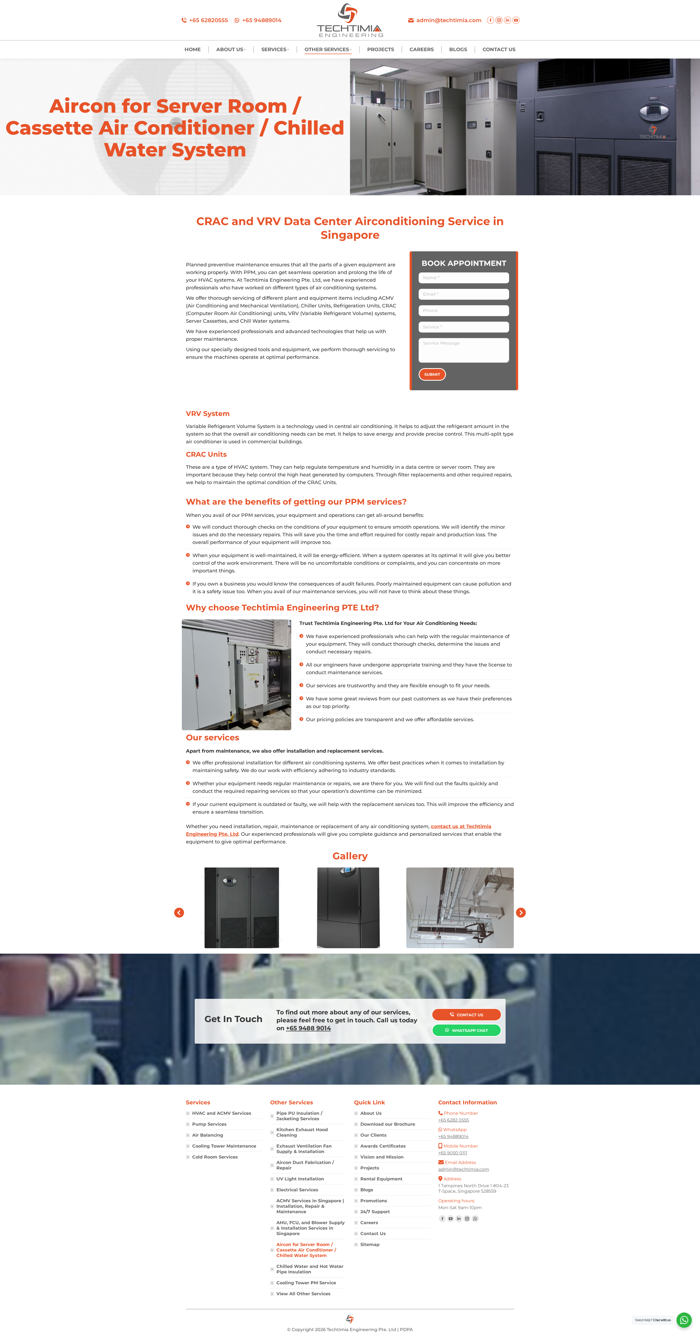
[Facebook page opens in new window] (490, 20)
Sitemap (370, 1244)
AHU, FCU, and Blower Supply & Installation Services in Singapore (310, 1228)
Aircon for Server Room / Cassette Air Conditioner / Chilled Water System (306, 1250)
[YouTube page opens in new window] (516, 20)
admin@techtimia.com (449, 20)
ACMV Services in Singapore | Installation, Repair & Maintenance (310, 1206)
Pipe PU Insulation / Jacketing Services (299, 1116)
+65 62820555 (208, 20)
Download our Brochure (387, 1124)
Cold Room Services (215, 1157)
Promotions (373, 1200)
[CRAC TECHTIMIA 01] (239, 908)
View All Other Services (303, 1293)
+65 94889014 (262, 20)
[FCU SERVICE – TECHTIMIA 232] (460, 908)
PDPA (406, 1329)
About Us (371, 1113)
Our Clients (373, 1135)
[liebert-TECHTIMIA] (350, 908)
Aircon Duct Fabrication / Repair (305, 1165)
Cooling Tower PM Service (306, 1282)
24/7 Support (375, 1211)
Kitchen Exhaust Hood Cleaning (302, 1132)
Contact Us (373, 1233)
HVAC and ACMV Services (221, 1113)
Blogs (366, 1189)
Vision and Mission (382, 1157)
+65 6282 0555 (453, 1120)
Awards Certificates (383, 1146)
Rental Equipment (381, 1178)
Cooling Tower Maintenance (224, 1146)
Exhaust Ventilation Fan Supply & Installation (304, 1148)
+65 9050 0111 (452, 1152)
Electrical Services (297, 1189)
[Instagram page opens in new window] (499, 20)
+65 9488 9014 (308, 1028)
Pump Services (209, 1124)
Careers (369, 1222)
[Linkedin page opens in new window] (507, 20)
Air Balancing (207, 1135)
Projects (369, 1168)
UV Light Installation (300, 1178)
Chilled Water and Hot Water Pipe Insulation (309, 1269)
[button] (179, 913)
